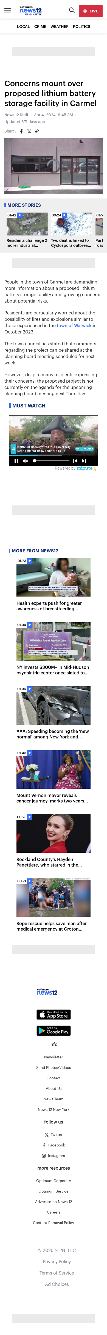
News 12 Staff (16, 115)
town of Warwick (74, 326)
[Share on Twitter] (29, 131)
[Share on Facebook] (21, 131)
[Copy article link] (37, 131)
